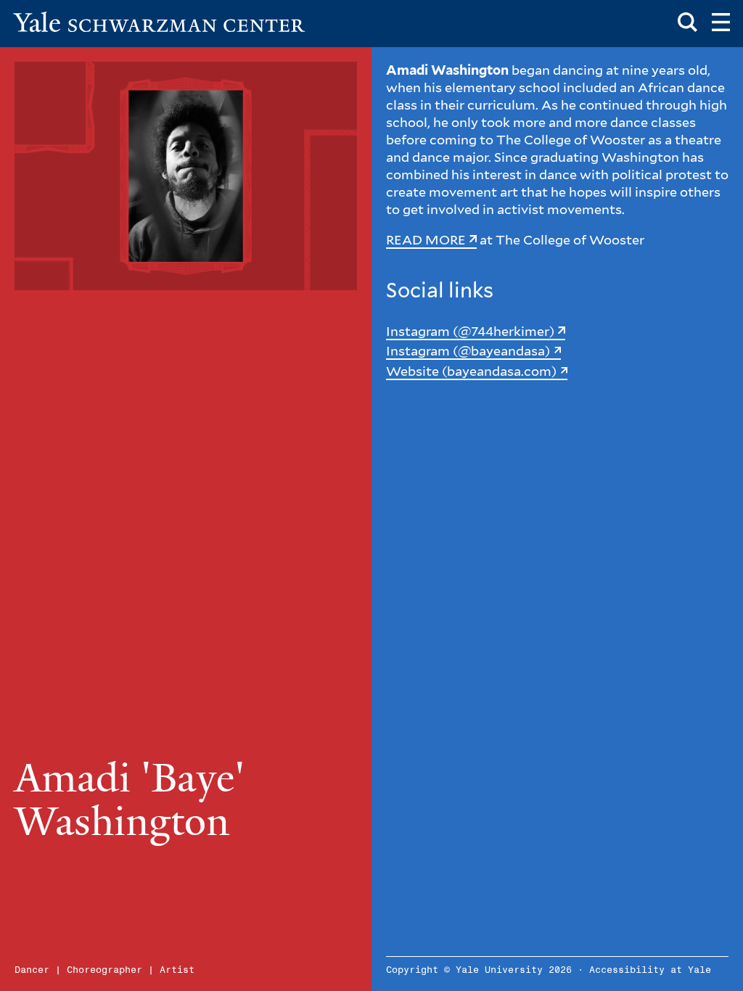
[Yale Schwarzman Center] (159, 22)
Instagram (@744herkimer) (470, 331)
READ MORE (426, 239)
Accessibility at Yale (650, 970)
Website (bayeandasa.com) (471, 371)
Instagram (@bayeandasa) (468, 350)
